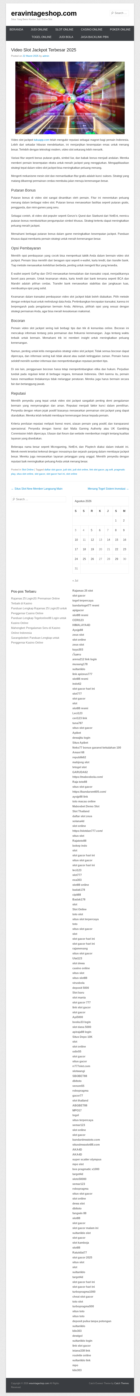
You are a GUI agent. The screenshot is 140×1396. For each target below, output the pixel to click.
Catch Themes (121, 1383)
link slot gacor (96, 469)
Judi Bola (66, 37)
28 (108, 559)
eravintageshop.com (44, 13)
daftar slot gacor (53, 469)
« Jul (75, 580)
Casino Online (91, 29)
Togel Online (42, 37)
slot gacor (40, 473)
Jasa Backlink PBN (95, 37)
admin (46, 55)
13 (100, 539)
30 (124, 559)
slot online (71, 473)
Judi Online (39, 29)
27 (100, 559)
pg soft (109, 469)
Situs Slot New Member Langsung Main (36, 488)
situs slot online (25, 473)
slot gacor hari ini (55, 473)
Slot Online (64, 29)
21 (108, 549)
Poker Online (120, 29)
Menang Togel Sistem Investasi (108, 488)
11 (84, 539)
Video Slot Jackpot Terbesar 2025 (43, 49)
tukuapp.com (41, 139)
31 (76, 568)
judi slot (67, 469)
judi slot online (80, 469)
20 (100, 549)
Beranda (16, 29)
